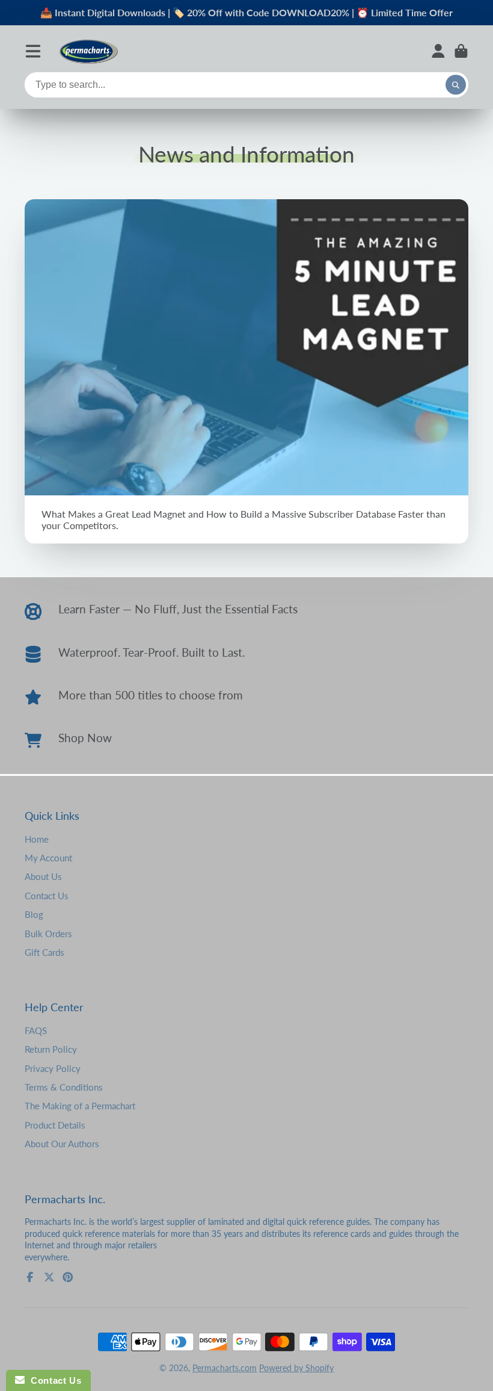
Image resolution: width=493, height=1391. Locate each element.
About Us (43, 876)
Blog (34, 914)
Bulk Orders (48, 933)
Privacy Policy (53, 1068)
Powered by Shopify (296, 1368)
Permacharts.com (224, 1368)
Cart (461, 51)
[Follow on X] (49, 1277)
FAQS (36, 1030)
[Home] (88, 51)
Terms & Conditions (64, 1087)
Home (37, 839)
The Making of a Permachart (80, 1105)
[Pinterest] (68, 1277)
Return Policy (51, 1049)
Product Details (55, 1125)
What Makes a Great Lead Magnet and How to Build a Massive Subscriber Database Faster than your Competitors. (246, 371)
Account (438, 51)
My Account (48, 857)
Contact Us (47, 895)
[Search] (456, 85)
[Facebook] (30, 1277)
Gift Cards (44, 952)
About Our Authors (62, 1143)
